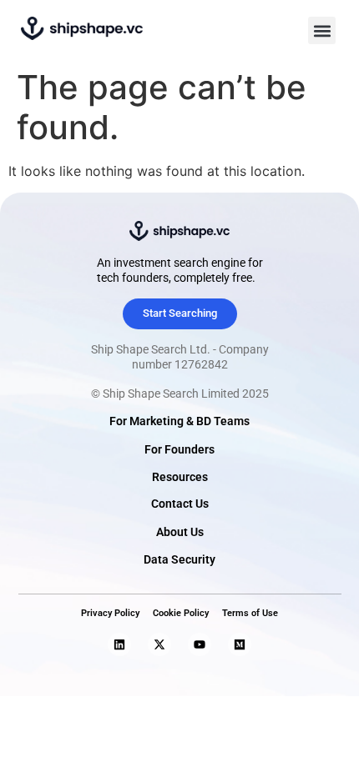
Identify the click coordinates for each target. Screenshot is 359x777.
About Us (180, 532)
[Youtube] (199, 644)
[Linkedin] (119, 644)
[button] (322, 30)
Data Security (179, 560)
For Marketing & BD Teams (179, 421)
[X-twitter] (159, 644)
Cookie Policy (181, 613)
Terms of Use (250, 613)
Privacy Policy (110, 613)
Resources (180, 477)
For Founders (179, 450)
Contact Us (180, 504)
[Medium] (239, 644)
